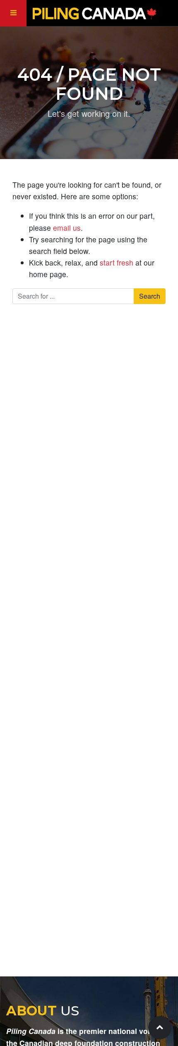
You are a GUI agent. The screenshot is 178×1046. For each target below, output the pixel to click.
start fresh (116, 262)
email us (67, 227)
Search (149, 296)
